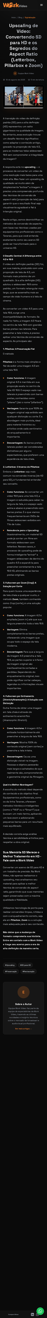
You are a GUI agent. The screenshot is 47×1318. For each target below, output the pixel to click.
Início (14, 17)
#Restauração (28, 971)
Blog (20, 17)
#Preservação (11, 971)
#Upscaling (9, 965)
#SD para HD (25, 965)
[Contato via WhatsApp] (40, 1311)
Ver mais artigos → (23, 1029)
